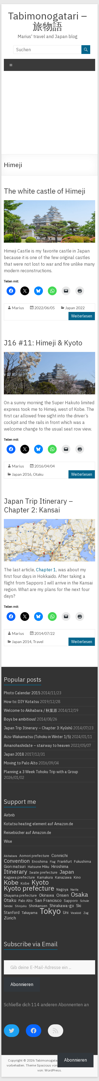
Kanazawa (63, 877)
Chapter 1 (46, 569)
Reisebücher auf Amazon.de (27, 832)
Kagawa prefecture (19, 877)
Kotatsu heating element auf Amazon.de (38, 823)
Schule (84, 901)
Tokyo (50, 910)
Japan (67, 871)
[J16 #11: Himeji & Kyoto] (49, 354)
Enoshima (40, 861)
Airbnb (9, 815)
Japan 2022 (75, 307)
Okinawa (46, 895)
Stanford (12, 912)
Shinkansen (38, 906)
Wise (8, 841)
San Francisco (48, 900)
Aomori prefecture (34, 855)
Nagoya (62, 889)
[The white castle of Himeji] (49, 203)
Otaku (38, 474)
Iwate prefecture (43, 872)
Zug (85, 913)
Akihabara (10, 856)
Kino (77, 877)
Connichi (59, 855)
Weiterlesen (81, 316)
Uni (65, 912)
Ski (78, 905)
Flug (52, 862)
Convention (17, 860)
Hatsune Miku (38, 866)
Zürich (10, 917)
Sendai (8, 906)
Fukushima (82, 861)
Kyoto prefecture (29, 888)
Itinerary (15, 871)
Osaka (79, 894)
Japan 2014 (21, 641)
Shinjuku (21, 906)
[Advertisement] (49, 114)
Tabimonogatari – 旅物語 (47, 21)
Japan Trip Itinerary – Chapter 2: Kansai (38, 505)
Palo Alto (25, 900)
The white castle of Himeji (44, 191)
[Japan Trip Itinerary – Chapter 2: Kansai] (49, 521)
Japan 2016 (21, 474)
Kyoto (40, 882)
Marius (18, 307)
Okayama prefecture (20, 895)
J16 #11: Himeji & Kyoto (43, 342)
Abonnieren (21, 984)
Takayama (29, 912)
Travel (38, 641)
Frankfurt (64, 861)
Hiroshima (59, 866)
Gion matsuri (15, 866)
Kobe (11, 882)
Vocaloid (76, 913)
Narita (74, 889)
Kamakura (45, 877)
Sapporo (71, 900)
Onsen (62, 895)
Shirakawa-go (62, 905)
